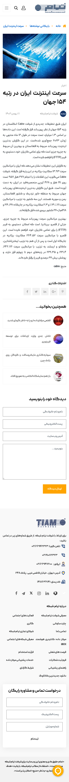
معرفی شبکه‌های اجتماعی (20, 639)
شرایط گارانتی (27, 668)
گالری (30, 624)
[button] (24, 7)
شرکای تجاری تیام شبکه (21, 631)
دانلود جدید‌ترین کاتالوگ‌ (52, 676)
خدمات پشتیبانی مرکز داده (20, 660)
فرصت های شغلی (57, 652)
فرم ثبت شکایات (57, 660)
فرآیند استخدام (26, 652)
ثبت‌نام (34, 739)
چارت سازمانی (59, 624)
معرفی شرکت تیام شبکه (53, 616)
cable (57, 266)
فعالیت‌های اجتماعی (23, 616)
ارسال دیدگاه (54, 489)
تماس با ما (61, 631)
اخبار (63, 86)
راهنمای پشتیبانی (57, 668)
